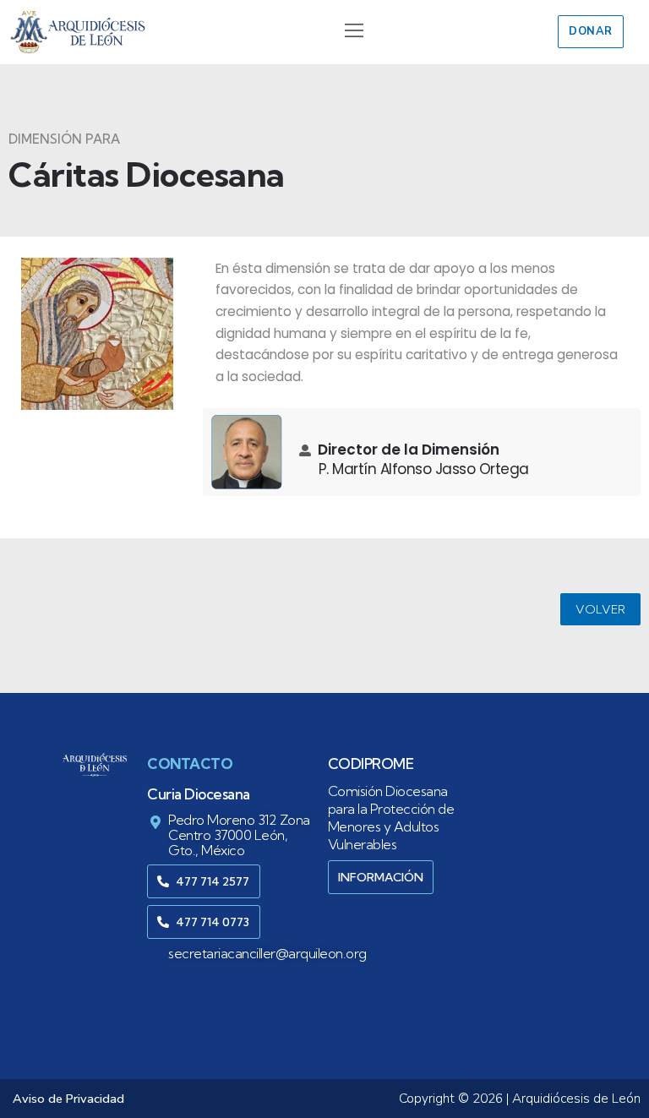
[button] (353, 32)
